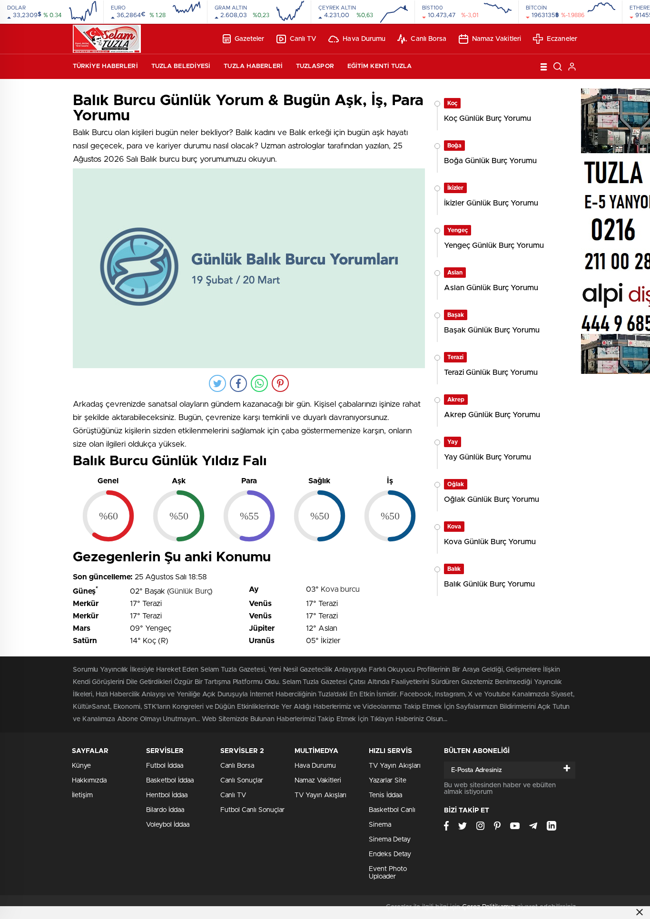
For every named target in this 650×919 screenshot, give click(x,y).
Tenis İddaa (385, 795)
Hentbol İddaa (166, 795)
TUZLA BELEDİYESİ (181, 66)
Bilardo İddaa (165, 810)
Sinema (380, 824)
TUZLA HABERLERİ (253, 66)
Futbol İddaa (164, 766)
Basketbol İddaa (170, 780)
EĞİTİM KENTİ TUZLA (379, 66)
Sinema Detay (390, 839)
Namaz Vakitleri (497, 39)
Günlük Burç (189, 591)
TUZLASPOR (315, 66)
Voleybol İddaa (167, 824)
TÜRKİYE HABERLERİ (105, 66)
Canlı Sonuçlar (241, 780)
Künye (81, 766)
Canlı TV (303, 39)
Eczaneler (562, 39)
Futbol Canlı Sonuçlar (252, 810)
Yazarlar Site (387, 780)
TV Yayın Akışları (320, 795)
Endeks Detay (390, 854)
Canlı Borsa (428, 39)
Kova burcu (340, 589)
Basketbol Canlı (392, 810)
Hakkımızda (89, 780)
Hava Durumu (364, 39)
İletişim (82, 795)
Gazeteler (250, 39)
